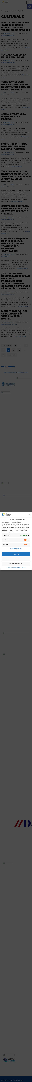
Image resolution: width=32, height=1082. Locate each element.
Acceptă (16, 554)
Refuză (16, 559)
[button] (29, 515)
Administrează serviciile (16, 548)
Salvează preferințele (16, 564)
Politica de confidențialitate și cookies (16, 567)
